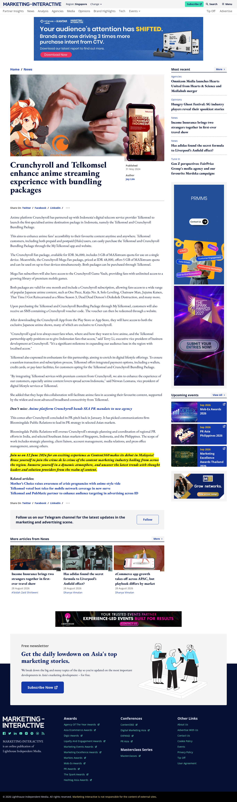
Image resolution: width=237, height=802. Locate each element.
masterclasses (131, 755)
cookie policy (184, 741)
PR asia (127, 741)
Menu (228, 4)
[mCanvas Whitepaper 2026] (118, 39)
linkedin (55, 208)
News (28, 69)
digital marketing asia (134, 730)
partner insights (13, 11)
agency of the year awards (80, 724)
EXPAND (127, 735)
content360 (129, 724)
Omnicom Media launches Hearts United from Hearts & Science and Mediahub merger (196, 86)
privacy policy (185, 752)
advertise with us (187, 730)
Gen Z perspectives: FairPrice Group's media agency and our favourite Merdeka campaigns (193, 168)
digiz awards (73, 735)
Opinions (176, 99)
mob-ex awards (74, 763)
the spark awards (76, 774)
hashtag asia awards (76, 780)
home (15, 69)
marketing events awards (79, 746)
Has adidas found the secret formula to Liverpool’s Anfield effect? (197, 147)
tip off (211, 11)
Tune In (175, 159)
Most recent (196, 69)
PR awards (72, 768)
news (30, 11)
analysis (43, 11)
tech (122, 11)
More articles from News (85, 539)
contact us (183, 735)
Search (213, 4)
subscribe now (45, 688)
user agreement (186, 763)
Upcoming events (196, 395)
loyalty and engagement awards (83, 741)
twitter (26, 208)
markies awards (75, 757)
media (71, 11)
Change (94, 4)
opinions (84, 11)
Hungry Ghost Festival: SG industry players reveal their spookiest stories (197, 106)
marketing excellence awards (81, 752)
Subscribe (195, 4)
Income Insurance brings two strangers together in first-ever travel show (193, 127)
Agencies (176, 76)
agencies (58, 11)
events (133, 11)
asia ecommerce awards (78, 730)
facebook (40, 208)
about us (182, 724)
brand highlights (105, 11)
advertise (226, 11)
